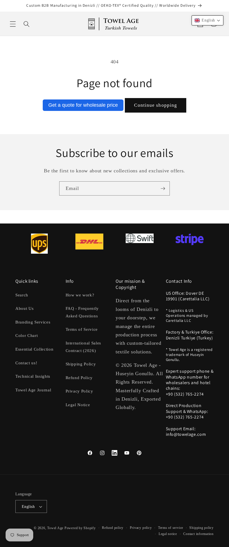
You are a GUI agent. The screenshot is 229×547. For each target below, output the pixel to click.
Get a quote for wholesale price (83, 105)
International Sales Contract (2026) (83, 347)
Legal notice (168, 534)
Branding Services (32, 322)
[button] (13, 23)
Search (21, 294)
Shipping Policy (81, 364)
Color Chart (26, 335)
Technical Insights (32, 376)
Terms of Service (82, 329)
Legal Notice (78, 404)
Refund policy (112, 528)
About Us (24, 308)
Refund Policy (79, 377)
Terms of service (170, 528)
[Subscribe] (163, 188)
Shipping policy (201, 528)
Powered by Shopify (80, 528)
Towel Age (55, 528)
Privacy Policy (79, 391)
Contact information (198, 534)
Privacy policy (141, 528)
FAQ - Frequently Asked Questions (82, 312)
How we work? (80, 294)
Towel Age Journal (33, 389)
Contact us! (26, 362)
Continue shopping (155, 105)
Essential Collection (34, 349)
